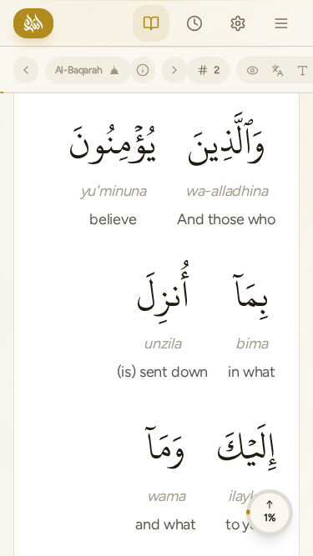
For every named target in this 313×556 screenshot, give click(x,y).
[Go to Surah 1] (25, 70)
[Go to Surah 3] (174, 70)
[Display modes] (253, 70)
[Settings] (238, 23)
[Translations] (278, 70)
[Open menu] (281, 23)
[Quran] (151, 23)
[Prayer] (194, 23)
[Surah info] (143, 70)
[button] (226, 169)
